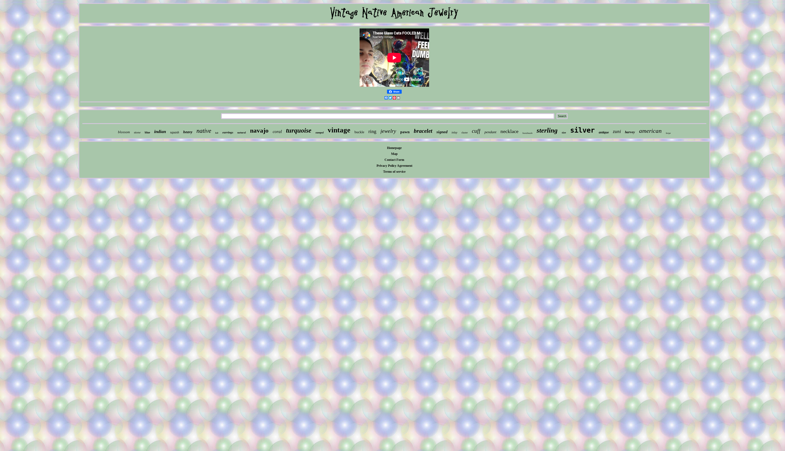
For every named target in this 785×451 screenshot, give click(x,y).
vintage (339, 130)
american (650, 130)
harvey (630, 132)
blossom (124, 132)
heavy (187, 132)
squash (174, 132)
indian (160, 131)
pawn (405, 132)
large (668, 133)
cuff (476, 131)
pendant (490, 132)
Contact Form (394, 159)
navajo (259, 130)
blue (147, 132)
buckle (359, 132)
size (564, 132)
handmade (528, 133)
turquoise (298, 130)
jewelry (388, 131)
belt (216, 132)
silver (582, 130)
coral (277, 131)
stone (137, 132)
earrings (227, 132)
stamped (319, 132)
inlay (454, 132)
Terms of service (394, 171)
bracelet (423, 131)
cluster (464, 132)
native (203, 130)
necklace (509, 131)
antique (604, 132)
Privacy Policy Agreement (394, 165)
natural (241, 132)
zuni (617, 131)
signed (441, 132)
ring (372, 131)
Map (394, 154)
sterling (547, 130)
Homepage (394, 148)
